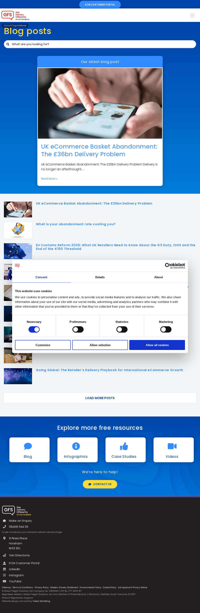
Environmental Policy (90, 587)
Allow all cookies (157, 345)
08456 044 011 (18, 527)
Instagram (16, 575)
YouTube (15, 581)
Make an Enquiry (20, 521)
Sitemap (6, 587)
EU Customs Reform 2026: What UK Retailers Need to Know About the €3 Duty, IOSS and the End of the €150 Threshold (116, 247)
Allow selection (100, 345)
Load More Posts (100, 398)
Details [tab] (100, 277)
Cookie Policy (109, 587)
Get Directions (19, 555)
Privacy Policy (42, 587)
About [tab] (158, 277)
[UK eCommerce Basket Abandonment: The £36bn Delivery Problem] (100, 103)
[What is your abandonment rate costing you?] (18, 230)
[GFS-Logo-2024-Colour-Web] (15, 12)
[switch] (78, 329)
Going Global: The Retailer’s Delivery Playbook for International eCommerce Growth (109, 370)
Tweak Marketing (41, 601)
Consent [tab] (41, 277)
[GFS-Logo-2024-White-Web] (16, 506)
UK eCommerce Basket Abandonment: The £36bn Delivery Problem (99, 150)
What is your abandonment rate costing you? (76, 224)
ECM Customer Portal (24, 563)
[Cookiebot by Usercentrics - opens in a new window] (168, 266)
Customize (43, 345)
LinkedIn (14, 569)
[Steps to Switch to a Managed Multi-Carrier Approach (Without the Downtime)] (18, 355)
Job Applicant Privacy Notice (132, 587)
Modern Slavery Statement (64, 587)
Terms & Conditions (22, 587)
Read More (48, 179)
